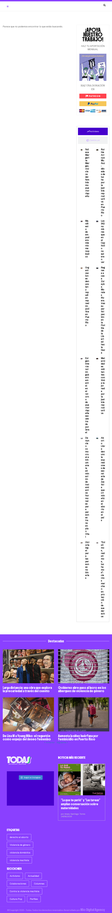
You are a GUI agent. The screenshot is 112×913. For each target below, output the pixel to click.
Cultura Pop (16, 899)
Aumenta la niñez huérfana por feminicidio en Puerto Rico (78, 737)
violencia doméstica (20, 852)
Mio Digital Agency (92, 910)
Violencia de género (20, 845)
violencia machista (19, 860)
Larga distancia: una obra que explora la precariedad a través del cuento (27, 689)
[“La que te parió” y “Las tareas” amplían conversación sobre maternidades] (81, 779)
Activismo (15, 876)
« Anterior (49, 742)
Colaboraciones (18, 883)
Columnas (39, 883)
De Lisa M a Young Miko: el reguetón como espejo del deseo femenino (27, 737)
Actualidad (33, 876)
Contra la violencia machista (24, 891)
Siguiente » (62, 742)
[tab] (93, 131)
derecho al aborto (19, 837)
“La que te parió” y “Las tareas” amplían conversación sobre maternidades (80, 804)
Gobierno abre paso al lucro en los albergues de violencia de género (82, 689)
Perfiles (34, 899)
